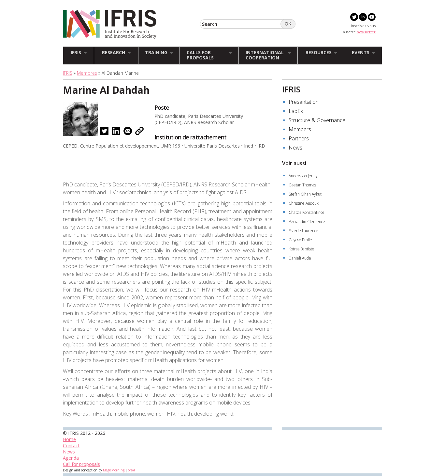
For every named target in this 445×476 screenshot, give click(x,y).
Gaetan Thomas (302, 185)
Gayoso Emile (300, 240)
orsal (131, 470)
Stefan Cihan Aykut (305, 194)
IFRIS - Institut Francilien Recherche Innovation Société (109, 24)
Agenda (71, 458)
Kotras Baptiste (301, 249)
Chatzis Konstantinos (306, 212)
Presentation (304, 101)
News (295, 147)
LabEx (296, 111)
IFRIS (67, 73)
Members (300, 129)
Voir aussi (294, 163)
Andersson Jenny (303, 176)
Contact (71, 445)
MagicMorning (113, 470)
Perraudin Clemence (307, 221)
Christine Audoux (304, 203)
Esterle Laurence (303, 230)
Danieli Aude (300, 258)
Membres (87, 73)
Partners (299, 138)
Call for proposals (81, 464)
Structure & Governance (317, 120)
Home (69, 439)
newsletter (366, 31)
